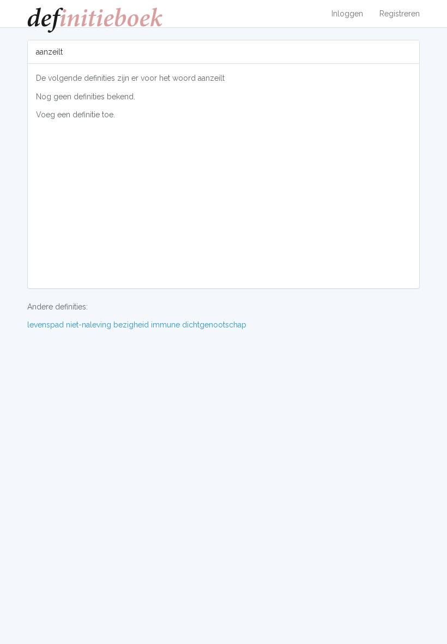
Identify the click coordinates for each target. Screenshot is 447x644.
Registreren (399, 13)
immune (165, 324)
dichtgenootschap (214, 324)
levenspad (45, 324)
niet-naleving (88, 324)
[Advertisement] (223, 203)
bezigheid (131, 324)
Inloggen (347, 13)
